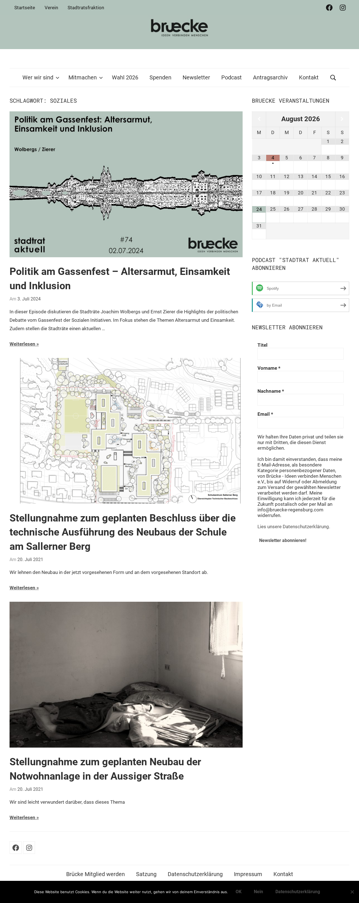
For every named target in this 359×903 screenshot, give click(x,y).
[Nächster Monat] (342, 119)
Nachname (270, 391)
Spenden (160, 77)
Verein (51, 7)
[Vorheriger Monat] (259, 119)
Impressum (248, 874)
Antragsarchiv (270, 77)
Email (265, 414)
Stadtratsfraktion (86, 7)
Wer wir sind (37, 77)
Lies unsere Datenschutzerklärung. (293, 526)
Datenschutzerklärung (195, 874)
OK (238, 891)
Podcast (231, 77)
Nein (258, 891)
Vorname (268, 368)
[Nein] (352, 892)
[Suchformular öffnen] (333, 77)
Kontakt (309, 77)
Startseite (24, 7)
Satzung (146, 874)
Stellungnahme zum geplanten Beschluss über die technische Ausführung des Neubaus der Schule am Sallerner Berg (123, 532)
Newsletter (196, 77)
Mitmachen (82, 77)
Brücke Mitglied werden (95, 874)
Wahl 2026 (125, 77)
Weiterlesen (22, 344)
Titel (262, 345)
